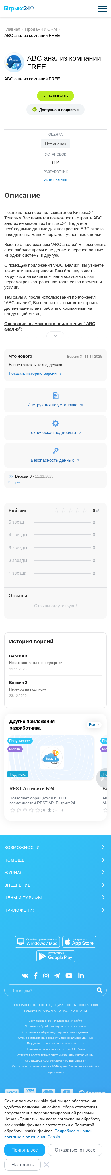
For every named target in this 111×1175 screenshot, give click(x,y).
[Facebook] (35, 975)
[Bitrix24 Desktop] (37, 942)
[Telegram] (57, 975)
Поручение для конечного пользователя (55, 1043)
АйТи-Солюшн (55, 179)
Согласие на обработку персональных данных (55, 1032)
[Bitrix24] (19, 9)
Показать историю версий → (35, 373)
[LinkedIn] (81, 975)
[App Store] (79, 942)
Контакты (79, 1011)
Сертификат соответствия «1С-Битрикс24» (55, 1060)
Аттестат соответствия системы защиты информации (55, 1055)
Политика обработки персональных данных (56, 1026)
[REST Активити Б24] (51, 757)
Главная (12, 29)
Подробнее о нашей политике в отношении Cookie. (48, 1133)
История (14, 482)
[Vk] (25, 975)
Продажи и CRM (41, 29)
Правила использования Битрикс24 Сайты (56, 1049)
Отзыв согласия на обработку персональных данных (55, 1038)
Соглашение (89, 1005)
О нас (63, 1011)
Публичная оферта (40, 1011)
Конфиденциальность (57, 1005)
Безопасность (24, 1005)
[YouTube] (69, 975)
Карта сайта (55, 1072)
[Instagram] (46, 975)
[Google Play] (55, 956)
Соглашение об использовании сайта (55, 1021)
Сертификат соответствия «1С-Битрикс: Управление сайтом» (55, 1066)
